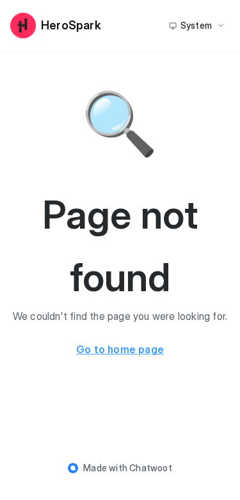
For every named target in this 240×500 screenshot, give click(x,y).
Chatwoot (150, 467)
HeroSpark (71, 25)
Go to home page (120, 349)
